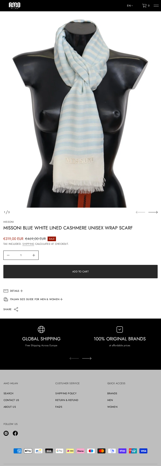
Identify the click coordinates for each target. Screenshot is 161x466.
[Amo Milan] (15, 5)
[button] (146, 5)
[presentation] (80, 111)
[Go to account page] (137, 6)
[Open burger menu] (156, 5)
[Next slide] (153, 212)
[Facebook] (15, 433)
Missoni (8, 222)
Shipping (28, 244)
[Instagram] (6, 433)
